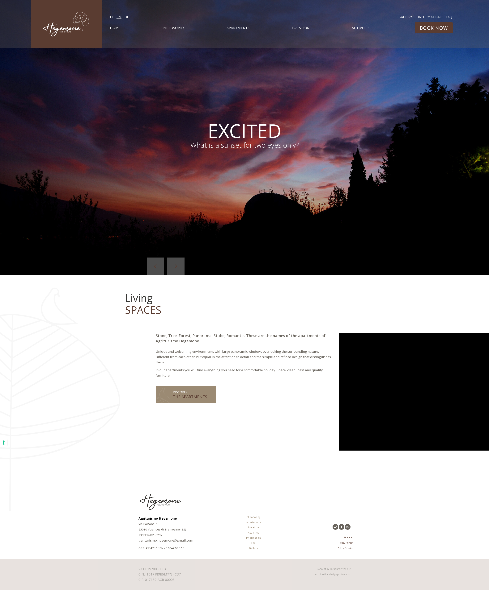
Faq (449, 17)
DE (126, 17)
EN (119, 17)
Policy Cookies (345, 548)
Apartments (238, 28)
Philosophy (173, 28)
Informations (430, 17)
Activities (361, 28)
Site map (348, 537)
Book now (434, 28)
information (253, 537)
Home (115, 27)
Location (301, 28)
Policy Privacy (346, 542)
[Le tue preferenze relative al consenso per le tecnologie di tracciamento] (3, 442)
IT (112, 17)
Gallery (405, 17)
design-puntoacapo (340, 574)
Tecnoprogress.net (340, 568)
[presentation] (155, 266)
